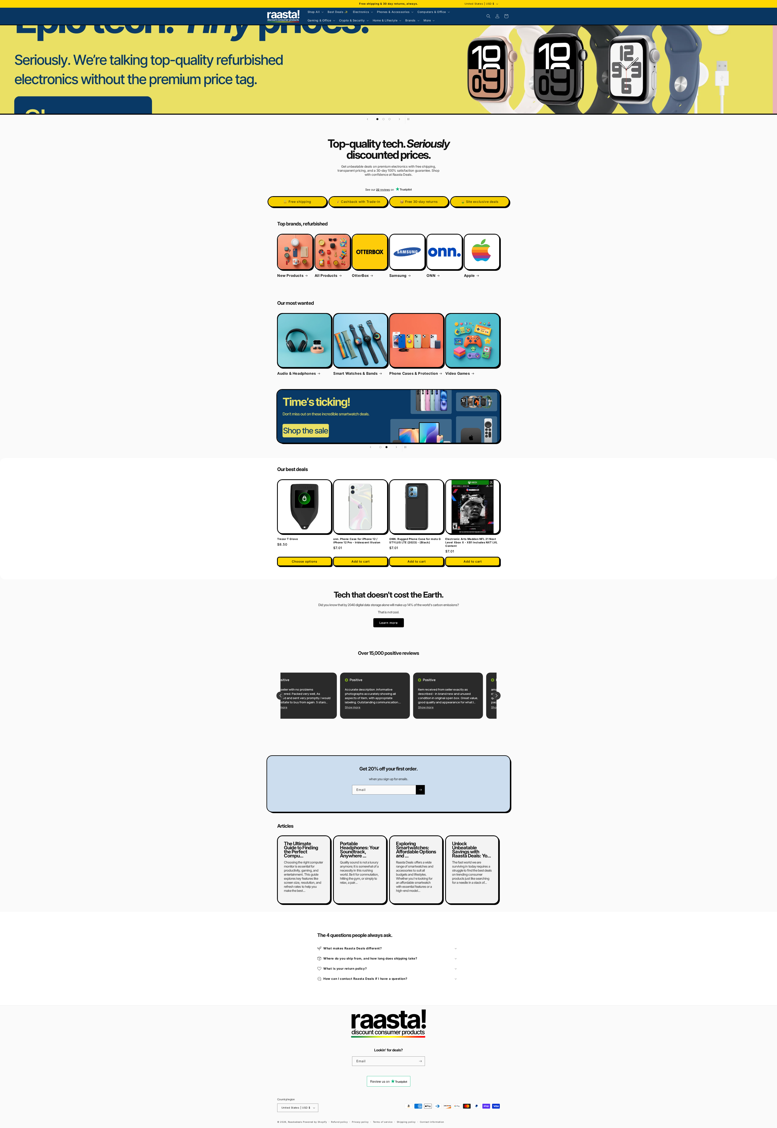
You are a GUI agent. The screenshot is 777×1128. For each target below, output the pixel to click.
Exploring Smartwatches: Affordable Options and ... (416, 850)
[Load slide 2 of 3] (383, 119)
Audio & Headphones (296, 373)
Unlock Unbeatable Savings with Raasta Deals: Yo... (471, 850)
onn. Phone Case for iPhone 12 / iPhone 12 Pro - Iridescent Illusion (356, 540)
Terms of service (383, 1122)
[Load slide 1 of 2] (380, 447)
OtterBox (360, 275)
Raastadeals (295, 1122)
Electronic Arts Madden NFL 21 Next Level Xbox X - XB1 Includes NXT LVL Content (471, 542)
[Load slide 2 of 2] (386, 447)
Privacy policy (360, 1122)
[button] (315, 12)
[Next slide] (399, 119)
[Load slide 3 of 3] (389, 119)
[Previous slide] (367, 119)
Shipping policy (406, 1122)
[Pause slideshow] (409, 119)
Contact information (432, 1122)
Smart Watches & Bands (355, 373)
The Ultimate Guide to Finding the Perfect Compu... (301, 850)
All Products (326, 275)
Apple (469, 275)
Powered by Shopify (315, 1122)
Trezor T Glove (287, 539)
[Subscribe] (420, 790)
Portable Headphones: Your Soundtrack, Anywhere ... (359, 850)
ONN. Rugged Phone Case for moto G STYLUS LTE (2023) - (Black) (415, 540)
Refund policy (339, 1122)
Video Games (457, 373)
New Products (290, 275)
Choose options (304, 561)
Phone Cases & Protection (413, 373)
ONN (431, 275)
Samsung (398, 275)
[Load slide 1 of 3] (377, 119)
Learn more (388, 623)
